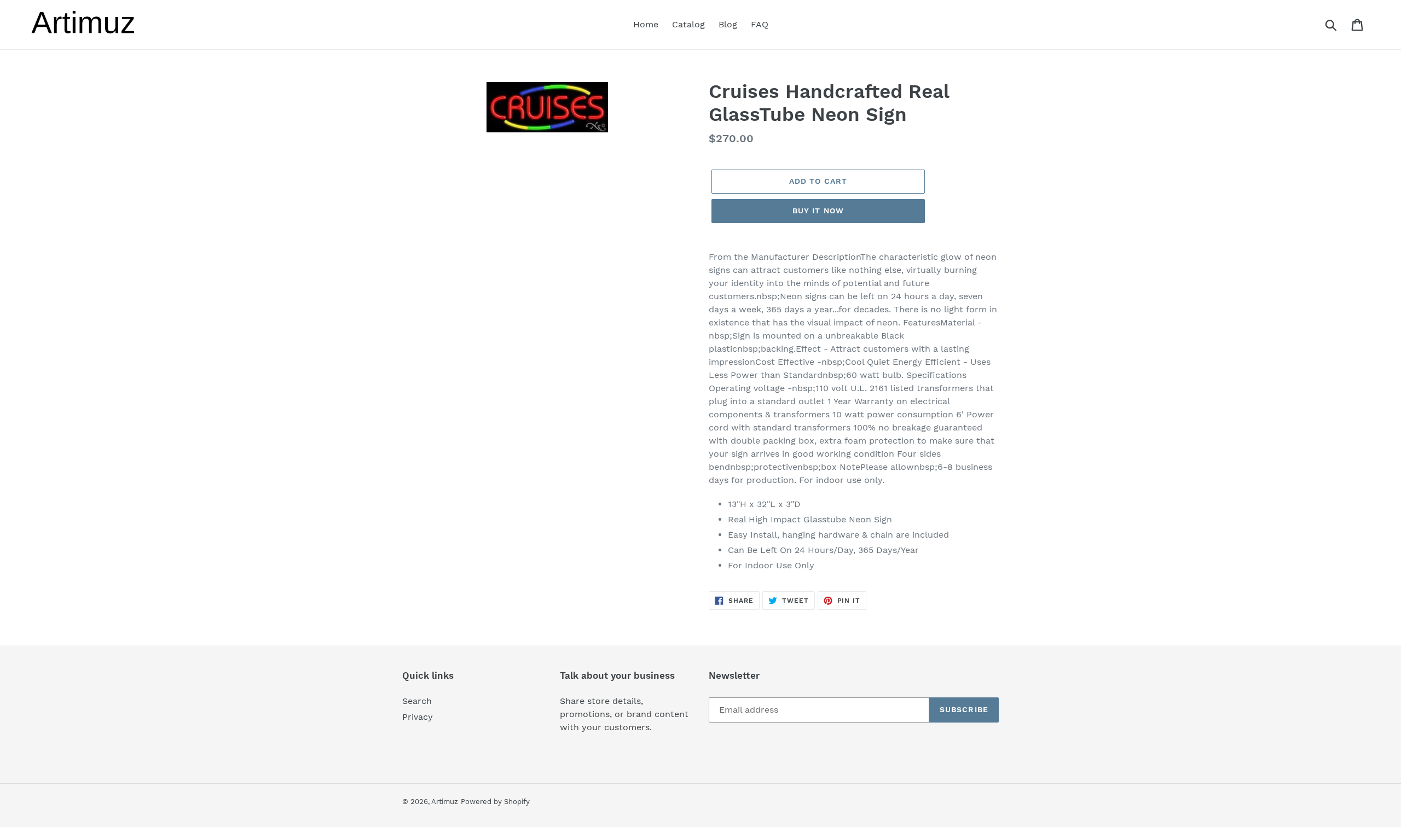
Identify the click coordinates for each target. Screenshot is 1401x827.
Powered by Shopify (495, 801)
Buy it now (818, 210)
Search (417, 701)
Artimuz (444, 801)
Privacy (417, 717)
